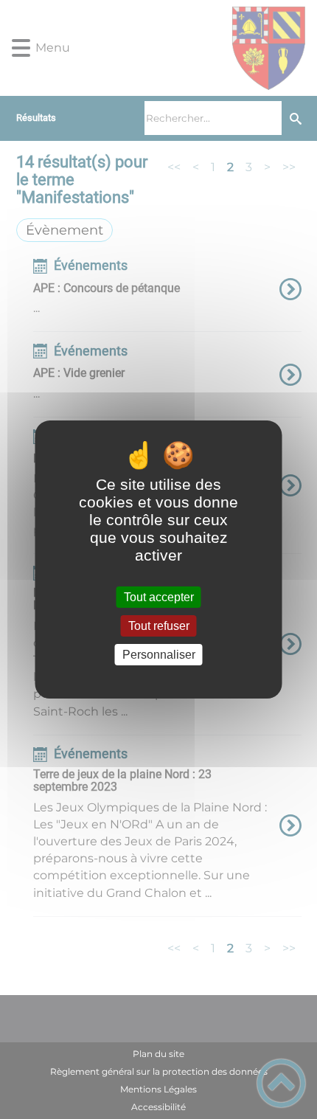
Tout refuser (158, 626)
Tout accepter (159, 597)
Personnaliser (158, 654)
